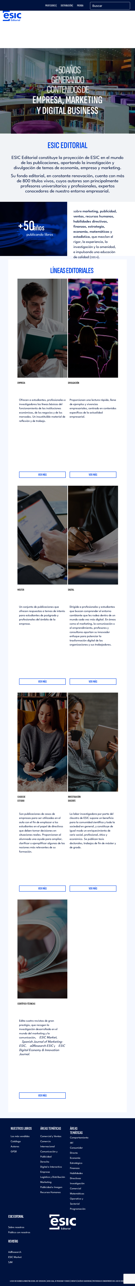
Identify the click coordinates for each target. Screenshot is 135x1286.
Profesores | (51, 5)
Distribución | (67, 5)
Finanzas (75, 1168)
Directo (74, 1153)
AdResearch (14, 1252)
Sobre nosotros (16, 1227)
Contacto (74, 1281)
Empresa (45, 1172)
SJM (10, 1262)
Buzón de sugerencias (85, 1281)
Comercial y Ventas (50, 1136)
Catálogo (16, 1141)
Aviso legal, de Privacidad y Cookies (58, 1281)
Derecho (44, 1162)
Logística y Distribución (52, 1177)
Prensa (80, 5)
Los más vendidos (20, 1136)
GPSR (14, 1152)
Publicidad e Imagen (51, 1187)
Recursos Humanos (50, 1192)
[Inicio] (11, 16)
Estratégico (76, 1163)
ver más (42, 475)
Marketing (46, 1182)
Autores (15, 1146)
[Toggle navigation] (125, 20)
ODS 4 (94, 257)
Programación (77, 1209)
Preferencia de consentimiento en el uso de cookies (109, 1281)
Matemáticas (77, 1194)
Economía (75, 1158)
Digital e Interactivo (51, 1167)
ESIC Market (47, 1037)
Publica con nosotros (19, 1232)
